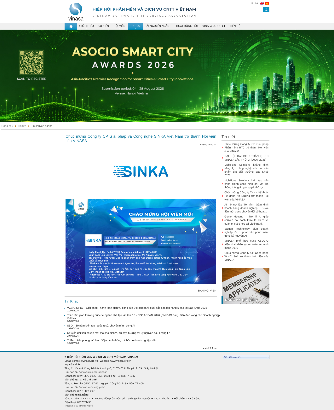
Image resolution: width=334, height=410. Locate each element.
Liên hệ (254, 3)
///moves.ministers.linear (93, 372)
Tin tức (22, 125)
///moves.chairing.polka (92, 387)
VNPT (89, 405)
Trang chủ (7, 125)
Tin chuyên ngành (42, 125)
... (215, 347)
